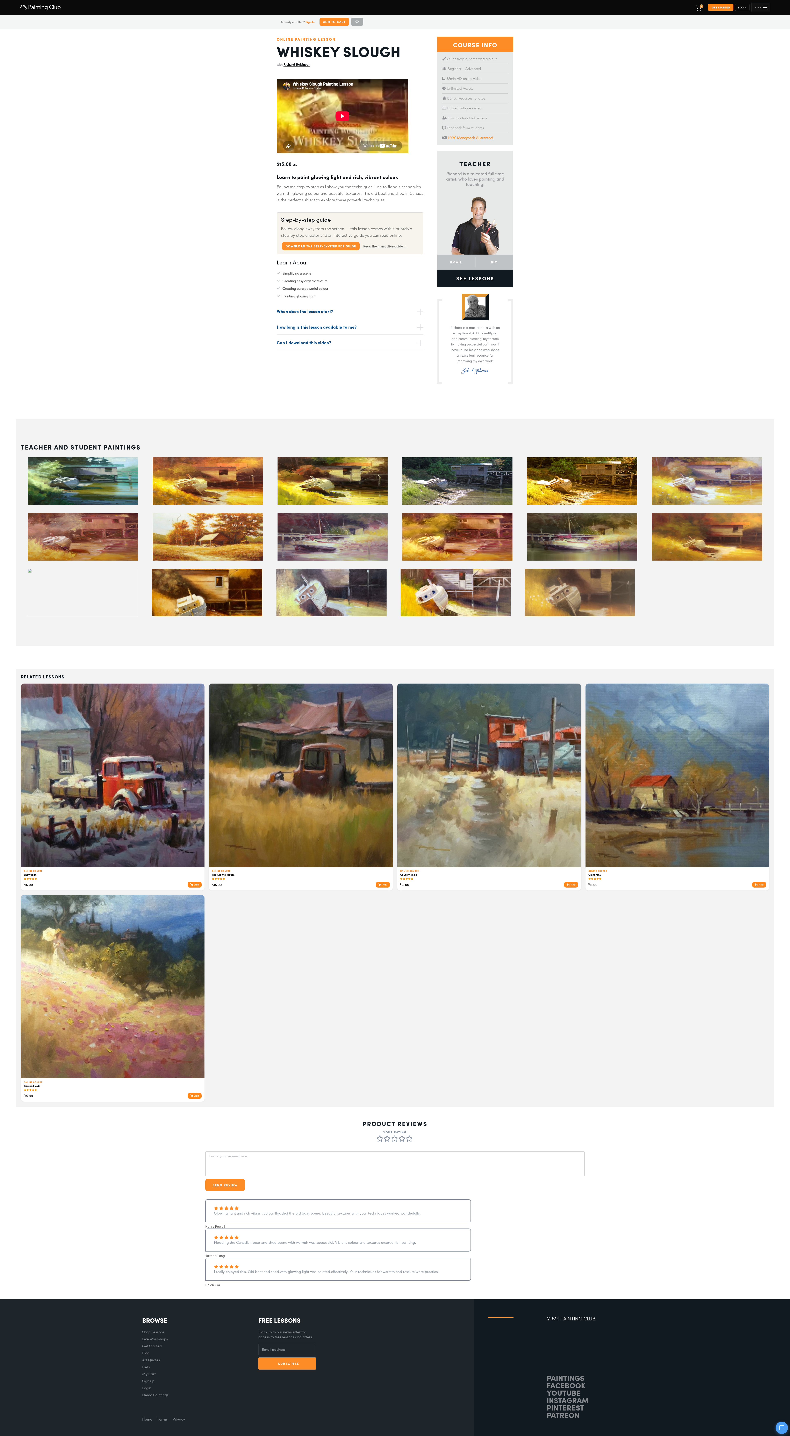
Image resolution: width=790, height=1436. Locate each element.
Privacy (179, 1419)
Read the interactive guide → (385, 246)
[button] (761, 7)
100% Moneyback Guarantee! (470, 138)
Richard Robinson (296, 64)
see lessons (475, 278)
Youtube (564, 1392)
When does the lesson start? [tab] (305, 311)
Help (146, 1367)
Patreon (563, 1414)
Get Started (721, 7)
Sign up (148, 1381)
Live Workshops (155, 1339)
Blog (146, 1353)
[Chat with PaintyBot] (782, 1428)
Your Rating (395, 1132)
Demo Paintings (155, 1395)
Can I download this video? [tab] (304, 342)
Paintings (565, 1377)
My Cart (149, 1374)
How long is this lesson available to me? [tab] (317, 327)
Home (147, 1419)
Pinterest (565, 1407)
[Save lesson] (357, 22)
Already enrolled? (298, 22)
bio (494, 262)
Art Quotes (151, 1360)
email (456, 262)
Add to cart (334, 22)
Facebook (566, 1385)
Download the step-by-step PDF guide (321, 246)
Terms (162, 1419)
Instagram (568, 1400)
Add (196, 884)
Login (742, 7)
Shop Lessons (153, 1332)
